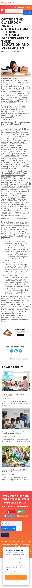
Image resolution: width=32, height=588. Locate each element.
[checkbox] (16, 513)
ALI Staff (4, 398)
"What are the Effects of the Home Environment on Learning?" (15, 235)
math (18, 358)
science (25, 358)
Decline (16, 581)
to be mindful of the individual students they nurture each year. (16, 304)
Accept (16, 577)
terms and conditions (9, 544)
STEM (12, 358)
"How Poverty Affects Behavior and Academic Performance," (15, 175)
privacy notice (19, 544)
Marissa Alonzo (5, 51)
